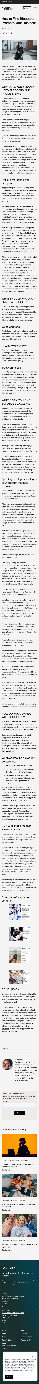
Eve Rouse (19, 1060)
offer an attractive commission (20, 544)
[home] (7, 8)
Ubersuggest (7, 565)
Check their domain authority (18, 382)
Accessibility (26, 1340)
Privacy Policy (26, 1337)
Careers (24, 1334)
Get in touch (27, 8)
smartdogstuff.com (9, 627)
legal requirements (17, 834)
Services (5, 1337)
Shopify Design (8, 1340)
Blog (22, 1331)
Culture (4, 1349)
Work (4, 1334)
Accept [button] (9, 1377)
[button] (35, 8)
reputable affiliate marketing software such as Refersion (17, 1026)
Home (4, 1331)
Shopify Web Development (9, 1344)
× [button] (33, 1356)
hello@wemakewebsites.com (13, 1296)
